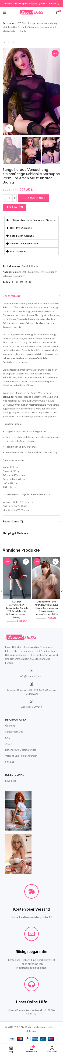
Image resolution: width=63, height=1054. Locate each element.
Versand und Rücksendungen (21, 755)
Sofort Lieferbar (49, 3)
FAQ (7, 737)
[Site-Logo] (31, 12)
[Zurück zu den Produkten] (9, 42)
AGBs (8, 743)
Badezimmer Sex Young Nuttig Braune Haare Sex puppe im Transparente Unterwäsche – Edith (46, 608)
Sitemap (9, 761)
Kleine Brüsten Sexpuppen (42, 271)
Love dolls (10, 780)
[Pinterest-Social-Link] (21, 282)
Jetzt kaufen (14, 207)
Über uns (10, 725)
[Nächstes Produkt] (13, 42)
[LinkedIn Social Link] (26, 282)
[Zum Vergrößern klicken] (9, 128)
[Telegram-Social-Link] (30, 282)
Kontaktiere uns (14, 731)
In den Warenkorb (33, 198)
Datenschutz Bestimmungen (21, 749)
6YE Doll (21, 23)
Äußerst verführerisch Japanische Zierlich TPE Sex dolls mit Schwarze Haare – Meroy (17, 609)
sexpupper (8, 396)
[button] (6, 91)
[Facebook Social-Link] (12, 282)
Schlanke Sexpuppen (14, 275)
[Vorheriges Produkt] (5, 42)
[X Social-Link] (17, 282)
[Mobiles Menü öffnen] (4, 12)
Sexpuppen (9, 23)
